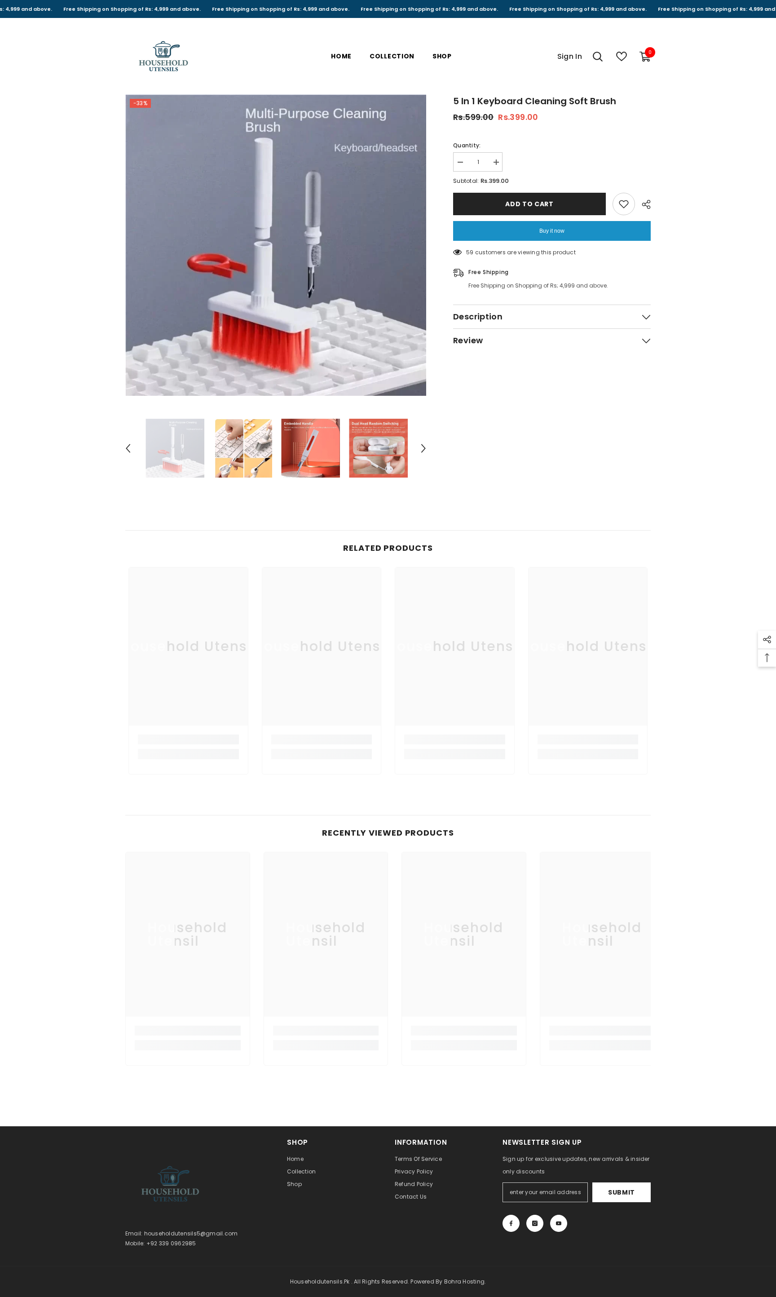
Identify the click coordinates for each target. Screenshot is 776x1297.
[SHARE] (643, 204)
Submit (621, 1192)
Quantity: (467, 145)
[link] (188, 739)
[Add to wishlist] (624, 204)
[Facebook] (511, 1223)
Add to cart (529, 203)
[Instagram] (534, 1223)
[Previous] (128, 448)
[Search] (598, 56)
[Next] (423, 448)
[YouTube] (558, 1223)
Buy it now (551, 231)
